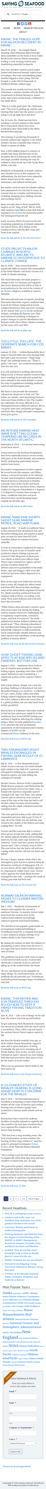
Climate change (31, 1299)
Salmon (33, 1358)
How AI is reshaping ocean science (23, 1213)
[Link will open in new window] (17, 23)
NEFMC (6, 1332)
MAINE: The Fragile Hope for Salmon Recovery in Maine (21, 42)
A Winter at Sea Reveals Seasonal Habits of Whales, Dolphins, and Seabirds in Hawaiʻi (21, 1276)
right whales (23, 1359)
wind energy (8, 1365)
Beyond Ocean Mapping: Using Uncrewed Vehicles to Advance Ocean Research (24, 1267)
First (11, 1413)
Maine (28, 1310)
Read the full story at (19, 885)
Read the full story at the (23, 644)
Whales (37, 1362)
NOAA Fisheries (29, 1346)
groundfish (7, 1306)
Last (10, 1423)
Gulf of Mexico (32, 1306)
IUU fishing (12, 1310)
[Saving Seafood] (23, 7)
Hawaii (5, 1310)
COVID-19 (21, 1303)
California (13, 1300)
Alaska (7, 1293)
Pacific (13, 1358)
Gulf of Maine (18, 1306)
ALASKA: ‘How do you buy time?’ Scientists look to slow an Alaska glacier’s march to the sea (22, 1253)
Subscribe (16, 1451)
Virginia (14, 1362)
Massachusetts (14, 1314)
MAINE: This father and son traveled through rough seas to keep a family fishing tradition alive (21, 1004)
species (23, 311)
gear (21, 691)
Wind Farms (19, 1365)
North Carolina (23, 1351)
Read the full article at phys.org (16, 330)
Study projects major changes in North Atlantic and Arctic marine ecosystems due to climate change (23, 255)
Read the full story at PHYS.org (16, 739)
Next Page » (34, 1198)
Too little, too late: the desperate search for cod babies (22, 344)
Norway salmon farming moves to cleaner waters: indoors (22, 898)
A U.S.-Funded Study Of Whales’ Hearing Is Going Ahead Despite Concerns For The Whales (21, 1089)
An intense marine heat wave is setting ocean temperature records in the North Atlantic (21, 435)
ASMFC (26, 1293)
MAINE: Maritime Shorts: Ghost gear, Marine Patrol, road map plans (21, 520)
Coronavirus (9, 1303)
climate (7, 291)
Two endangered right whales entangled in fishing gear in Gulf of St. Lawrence (22, 754)
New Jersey (27, 1342)
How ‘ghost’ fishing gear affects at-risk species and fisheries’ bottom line (23, 657)
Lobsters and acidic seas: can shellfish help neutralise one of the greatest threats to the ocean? (23, 1220)
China (20, 1300)
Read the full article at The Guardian (18, 420)
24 (23, 1198)
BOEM (5, 1300)
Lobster (19, 1310)
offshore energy (19, 1355)
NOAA (14, 1346)
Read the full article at (21, 238)
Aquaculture (17, 1293)
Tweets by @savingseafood (16, 1466)
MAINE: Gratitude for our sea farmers (24, 1260)
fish (17, 282)
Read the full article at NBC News (17, 506)
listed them (17, 213)
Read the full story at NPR (13, 1186)
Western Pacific (25, 1362)
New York (36, 1342)
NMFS (5, 1346)
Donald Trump (34, 1303)
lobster (16, 733)
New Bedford (16, 1332)
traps (5, 694)
